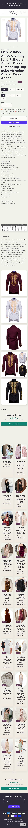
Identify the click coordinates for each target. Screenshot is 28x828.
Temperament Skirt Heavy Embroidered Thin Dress (20, 727)
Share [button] (4, 409)
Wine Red (20, 89)
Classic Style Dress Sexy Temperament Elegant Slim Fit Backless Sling (20, 564)
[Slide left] (10, 47)
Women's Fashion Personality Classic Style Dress (20, 597)
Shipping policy (9, 824)
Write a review (14, 424)
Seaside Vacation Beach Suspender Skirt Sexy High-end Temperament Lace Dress (20, 694)
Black (11, 89)
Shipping (3, 84)
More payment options (14, 126)
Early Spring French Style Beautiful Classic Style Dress (7, 563)
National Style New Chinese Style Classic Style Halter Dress (7, 531)
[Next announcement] (25, 4)
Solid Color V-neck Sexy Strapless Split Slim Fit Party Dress (7, 628)
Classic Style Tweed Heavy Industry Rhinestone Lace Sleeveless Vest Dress (7, 760)
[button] (3, 12)
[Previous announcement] (3, 4)
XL (12, 95)
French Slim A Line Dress (7, 461)
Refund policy (20, 819)
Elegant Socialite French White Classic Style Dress (7, 692)
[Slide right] (17, 47)
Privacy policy (10, 821)
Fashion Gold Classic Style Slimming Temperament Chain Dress (20, 498)
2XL (18, 95)
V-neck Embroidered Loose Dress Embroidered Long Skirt (21, 659)
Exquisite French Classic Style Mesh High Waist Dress (20, 530)
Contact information (19, 824)
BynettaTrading (12, 819)
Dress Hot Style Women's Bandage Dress (21, 758)
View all (14, 772)
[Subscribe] (23, 801)
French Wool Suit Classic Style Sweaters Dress (7, 597)
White (4, 89)
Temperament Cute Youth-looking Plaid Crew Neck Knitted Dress (20, 465)
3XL (4, 99)
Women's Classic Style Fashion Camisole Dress (7, 727)
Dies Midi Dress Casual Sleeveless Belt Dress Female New (20, 628)
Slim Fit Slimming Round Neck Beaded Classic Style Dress (7, 660)
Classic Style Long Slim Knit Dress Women (7, 497)
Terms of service (19, 821)
